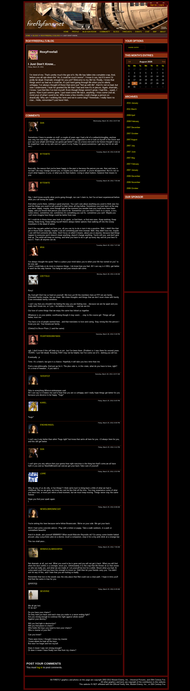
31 (157, 69)
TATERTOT (45, 376)
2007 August (132, 139)
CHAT (147, 32)
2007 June (131, 152)
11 (140, 76)
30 (152, 69)
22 (163, 80)
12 (146, 76)
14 (157, 76)
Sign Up (153, 5)
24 (134, 83)
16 (129, 80)
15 (163, 76)
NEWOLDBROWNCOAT (50, 509)
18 (140, 80)
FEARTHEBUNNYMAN (50, 336)
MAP (154, 32)
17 (134, 80)
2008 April (131, 115)
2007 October (132, 133)
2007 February (133, 164)
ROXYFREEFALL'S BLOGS (50, 35)
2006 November (133, 182)
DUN (42, 123)
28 (140, 69)
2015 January (132, 103)
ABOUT (163, 32)
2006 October (132, 188)
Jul (129, 62)
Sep (163, 62)
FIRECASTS (127, 32)
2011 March (132, 109)
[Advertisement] (146, 245)
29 (146, 69)
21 (157, 80)
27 (134, 69)
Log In (161, 5)
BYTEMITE (45, 154)
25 (140, 83)
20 (152, 80)
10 (134, 76)
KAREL (43, 403)
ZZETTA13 (44, 276)
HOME (66, 32)
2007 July (131, 146)
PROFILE (75, 32)
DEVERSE (44, 591)
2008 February (133, 121)
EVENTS (138, 32)
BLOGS (116, 32)
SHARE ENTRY (133, 47)
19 (146, 80)
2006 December (133, 176)
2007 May (131, 158)
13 (152, 76)
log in (40, 667)
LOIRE (43, 473)
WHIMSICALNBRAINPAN (51, 549)
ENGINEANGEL (47, 425)
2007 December (133, 127)
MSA (42, 247)
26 (129, 69)
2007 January (132, 170)
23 (129, 83)
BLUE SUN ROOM (89, 32)
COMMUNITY (105, 32)
